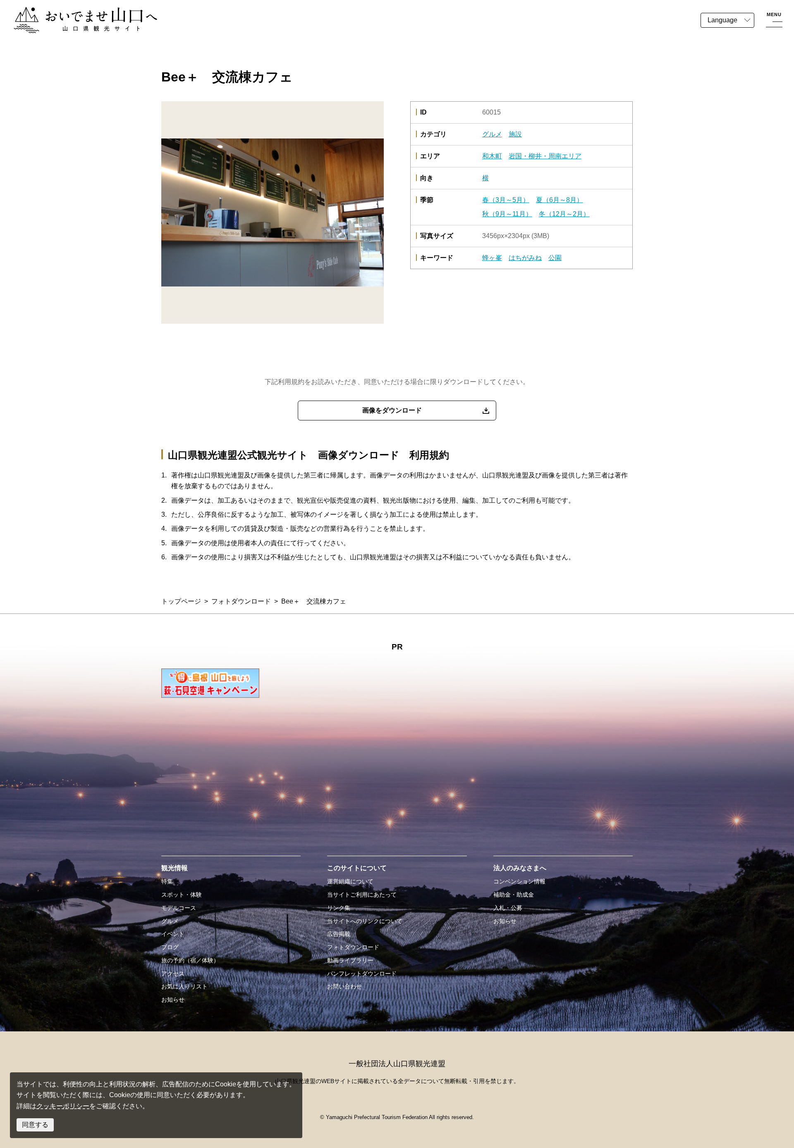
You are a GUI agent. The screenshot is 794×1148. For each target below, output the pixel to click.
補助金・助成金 (513, 894)
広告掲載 (338, 934)
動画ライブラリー (350, 960)
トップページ (181, 601)
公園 (555, 257)
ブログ (170, 947)
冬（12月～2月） (564, 213)
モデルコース (178, 908)
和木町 (492, 156)
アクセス (172, 973)
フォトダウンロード (241, 601)
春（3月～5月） (505, 199)
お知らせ (172, 999)
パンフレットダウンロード (362, 973)
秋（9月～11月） (507, 213)
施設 (515, 134)
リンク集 (338, 908)
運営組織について (350, 881)
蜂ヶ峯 (492, 257)
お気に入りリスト (184, 986)
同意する (35, 1124)
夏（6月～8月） (559, 199)
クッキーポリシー (62, 1106)
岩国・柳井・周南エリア (545, 156)
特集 (167, 881)
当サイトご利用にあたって (362, 894)
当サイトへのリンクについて (364, 921)
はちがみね (525, 257)
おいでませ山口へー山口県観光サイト (69, 11)
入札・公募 (507, 908)
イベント (172, 934)
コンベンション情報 (519, 881)
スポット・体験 (181, 894)
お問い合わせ (344, 986)
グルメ (492, 134)
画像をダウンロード (392, 410)
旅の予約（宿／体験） (190, 960)
